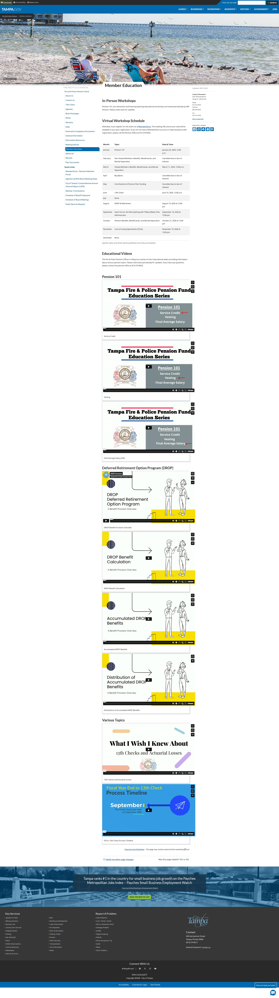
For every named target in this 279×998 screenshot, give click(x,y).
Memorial (70, 153)
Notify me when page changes (119, 859)
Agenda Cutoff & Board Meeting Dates (81, 179)
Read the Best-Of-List (140, 897)
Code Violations (101, 918)
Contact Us (70, 100)
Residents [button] (230, 9)
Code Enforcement (56, 924)
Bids (51, 918)
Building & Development (58, 921)
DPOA (68, 118)
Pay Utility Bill (11, 937)
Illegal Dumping (102, 934)
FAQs (68, 127)
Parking (8, 934)
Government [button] (261, 9)
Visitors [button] (244, 9)
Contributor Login (139, 985)
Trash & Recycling (12, 947)
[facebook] (194, 129)
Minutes (69, 158)
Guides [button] (182, 9)
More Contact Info (197, 119)
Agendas (69, 109)
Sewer (98, 944)
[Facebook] (139, 968)
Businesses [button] (196, 9)
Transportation (55, 944)
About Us (69, 96)
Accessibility (124, 985)
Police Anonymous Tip (104, 941)
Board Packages (72, 113)
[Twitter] (145, 968)
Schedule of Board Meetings (77, 200)
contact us (206, 947)
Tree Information (56, 947)
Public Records (55, 941)
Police (8, 941)
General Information (74, 136)
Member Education (74, 149)
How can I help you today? (266, 985)
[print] (203, 129)
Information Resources (75, 140)
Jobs (275, 9)
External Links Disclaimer (134, 849)
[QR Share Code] (212, 129)
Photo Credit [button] (11, 79)
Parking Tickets (55, 934)
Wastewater (10, 950)
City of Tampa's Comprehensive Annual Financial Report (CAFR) (82, 185)
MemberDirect (145, 126)
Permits (52, 937)
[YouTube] (155, 968)
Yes (181, 859)
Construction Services (13, 927)
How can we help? (229, 2)
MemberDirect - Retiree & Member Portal (80, 173)
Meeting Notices (72, 144)
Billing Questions (12, 921)
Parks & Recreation (56, 931)
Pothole (98, 937)
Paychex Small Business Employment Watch (140, 888)
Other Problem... (102, 950)
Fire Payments (55, 927)
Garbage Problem (102, 927)
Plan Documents (72, 162)
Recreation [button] (213, 9)
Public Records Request (75, 204)
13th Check (70, 105)
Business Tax (10, 924)
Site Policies (155, 985)
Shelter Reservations (13, 944)
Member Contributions (75, 191)
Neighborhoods (11, 931)
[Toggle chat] (272, 992)
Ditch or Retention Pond (104, 924)
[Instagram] (150, 968)
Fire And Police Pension (9, 16)
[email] (199, 129)
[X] (207, 129)
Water (52, 950)
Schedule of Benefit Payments (78, 195)
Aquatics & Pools (12, 918)
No (187, 859)
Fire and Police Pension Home (77, 91)
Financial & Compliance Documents (80, 131)
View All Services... (12, 954)
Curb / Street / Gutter (103, 921)
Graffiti (98, 931)
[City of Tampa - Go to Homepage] (11, 9)
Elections (69, 122)
